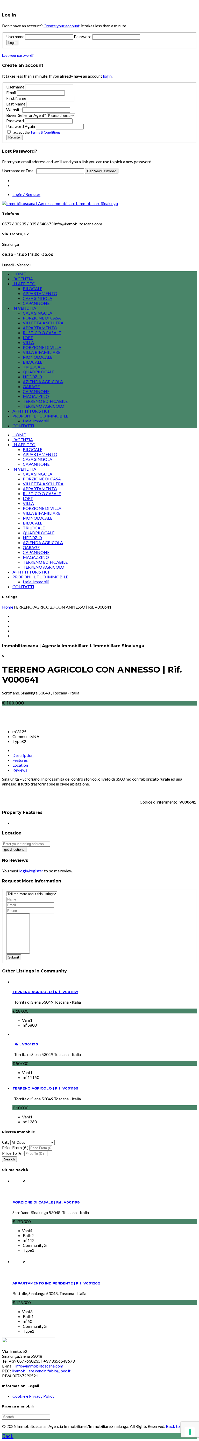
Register (14, 137)
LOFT (28, 337)
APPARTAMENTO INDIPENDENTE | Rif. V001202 (56, 1283)
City (6, 1142)
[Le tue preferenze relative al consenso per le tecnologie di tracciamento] (190, 1432)
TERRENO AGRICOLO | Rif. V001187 (45, 992)
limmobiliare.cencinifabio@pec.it (41, 1370)
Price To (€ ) (13, 1153)
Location (20, 765)
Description (22, 755)
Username (15, 36)
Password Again (20, 126)
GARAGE (31, 386)
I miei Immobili (36, 420)
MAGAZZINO (36, 396)
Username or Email (19, 170)
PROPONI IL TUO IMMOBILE (40, 415)
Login (12, 43)
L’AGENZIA (22, 278)
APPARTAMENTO (40, 293)
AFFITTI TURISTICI (30, 410)
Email (11, 92)
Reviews (19, 769)
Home (7, 606)
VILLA (28, 342)
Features (20, 760)
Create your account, (62, 25)
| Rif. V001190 (25, 1044)
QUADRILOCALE (38, 371)
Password (82, 36)
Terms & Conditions (45, 132)
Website (14, 109)
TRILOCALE (34, 366)
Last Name (15, 103)
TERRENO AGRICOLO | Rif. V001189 (45, 1088)
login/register (31, 870)
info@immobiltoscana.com (39, 1365)
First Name (16, 98)
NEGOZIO (32, 376)
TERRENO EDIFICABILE (45, 401)
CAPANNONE (36, 303)
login (107, 75)
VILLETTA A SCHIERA (43, 322)
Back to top (176, 1426)
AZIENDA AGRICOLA (43, 381)
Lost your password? (18, 55)
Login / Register (26, 194)
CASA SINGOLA (37, 298)
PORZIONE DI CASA (42, 317)
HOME (19, 273)
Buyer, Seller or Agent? (26, 115)
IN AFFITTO (23, 283)
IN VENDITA (24, 308)
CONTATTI (23, 425)
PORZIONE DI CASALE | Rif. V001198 (46, 1202)
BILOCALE (32, 288)
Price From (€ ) (15, 1147)
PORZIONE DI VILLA (42, 347)
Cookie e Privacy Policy (33, 1396)
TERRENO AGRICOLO (43, 406)
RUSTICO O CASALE (42, 332)
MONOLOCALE (37, 357)
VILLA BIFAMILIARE (41, 352)
